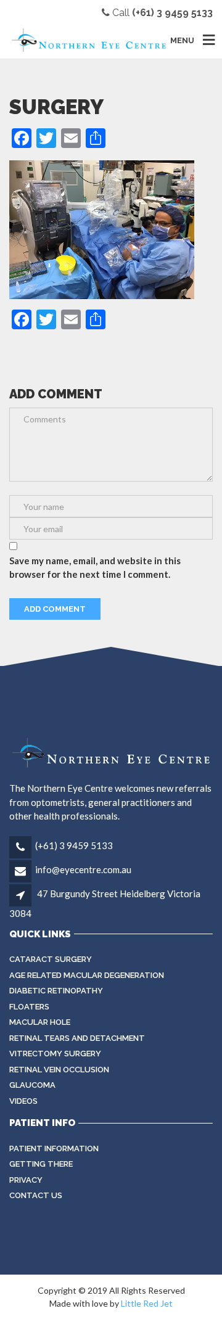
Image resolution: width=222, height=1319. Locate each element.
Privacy (26, 1180)
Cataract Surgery (50, 959)
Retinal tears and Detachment (77, 1038)
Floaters (29, 1006)
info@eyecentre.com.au (83, 869)
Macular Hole (39, 1022)
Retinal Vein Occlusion (59, 1069)
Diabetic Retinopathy (56, 990)
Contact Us (35, 1195)
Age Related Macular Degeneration (86, 975)
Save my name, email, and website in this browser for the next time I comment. (95, 567)
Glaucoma (32, 1085)
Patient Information (54, 1148)
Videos (23, 1101)
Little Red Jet (147, 1303)
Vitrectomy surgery (55, 1053)
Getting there (41, 1164)
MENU (182, 39)
